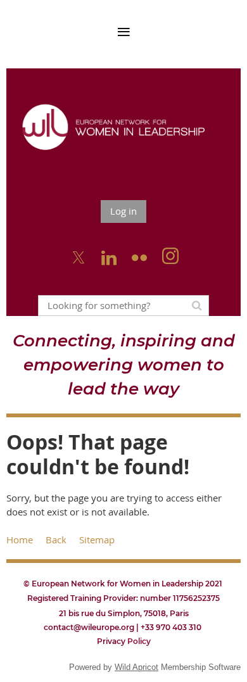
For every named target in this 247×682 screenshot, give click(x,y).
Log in (123, 211)
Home (19, 539)
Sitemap (97, 539)
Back (56, 539)
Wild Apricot (136, 667)
